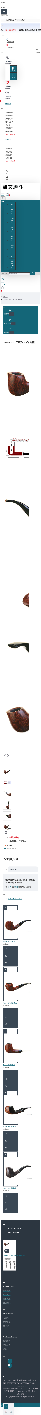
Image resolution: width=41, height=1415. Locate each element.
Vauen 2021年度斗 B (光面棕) (13, 299)
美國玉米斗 (12, 238)
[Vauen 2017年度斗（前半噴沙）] (18, 1109)
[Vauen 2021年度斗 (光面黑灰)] (18, 1171)
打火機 (12, 255)
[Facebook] (10, 1361)
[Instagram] (10, 1365)
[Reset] (4, 11)
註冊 (16, 887)
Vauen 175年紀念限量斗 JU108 (10, 1003)
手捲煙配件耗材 (12, 264)
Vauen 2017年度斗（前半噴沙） (10, 1126)
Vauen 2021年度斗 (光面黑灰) (10, 1188)
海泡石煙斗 (12, 229)
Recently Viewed (15, 1228)
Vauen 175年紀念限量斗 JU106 (10, 941)
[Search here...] (3, 198)
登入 (9, 887)
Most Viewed (13, 1232)
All (12, 204)
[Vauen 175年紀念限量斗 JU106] (18, 924)
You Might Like (15, 899)
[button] (6, 1411)
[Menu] (3, 194)
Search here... (4, 273)
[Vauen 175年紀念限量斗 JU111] (18, 1048)
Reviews (13, 869)
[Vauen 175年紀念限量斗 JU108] (18, 986)
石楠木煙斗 (12, 220)
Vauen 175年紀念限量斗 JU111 (10, 1065)
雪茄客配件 (12, 211)
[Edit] (2, 25)
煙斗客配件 (12, 247)
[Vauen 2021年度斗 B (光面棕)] (7, 1244)
